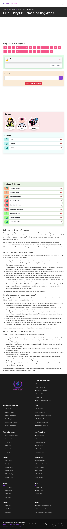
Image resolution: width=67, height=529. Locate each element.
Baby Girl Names (9, 412)
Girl (24, 9)
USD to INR (39, 493)
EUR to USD (8, 493)
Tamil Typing (8, 442)
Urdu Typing (8, 464)
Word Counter (40, 467)
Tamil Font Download (42, 422)
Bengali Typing (40, 438)
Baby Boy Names (9, 409)
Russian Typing (9, 477)
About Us (5, 524)
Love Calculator (40, 460)
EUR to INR (8, 505)
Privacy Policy (19, 524)
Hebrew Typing (9, 474)
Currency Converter (42, 390)
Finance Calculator (41, 393)
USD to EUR (8, 497)
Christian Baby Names (11, 422)
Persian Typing (9, 470)
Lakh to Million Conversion (43, 400)
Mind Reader (8, 487)
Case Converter (40, 387)
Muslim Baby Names (10, 425)
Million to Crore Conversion (44, 508)
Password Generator (42, 464)
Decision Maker (40, 474)
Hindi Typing (8, 445)
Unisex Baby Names (10, 415)
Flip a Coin (39, 470)
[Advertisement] (33, 30)
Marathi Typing (40, 435)
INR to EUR (8, 508)
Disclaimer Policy (7, 526)
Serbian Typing (40, 452)
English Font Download (42, 419)
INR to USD (39, 397)
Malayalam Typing (10, 438)
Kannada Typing (9, 448)
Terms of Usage (17, 526)
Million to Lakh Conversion (43, 505)
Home (4, 9)
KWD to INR (8, 512)
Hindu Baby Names (10, 419)
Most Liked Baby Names (33, 83)
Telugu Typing (8, 452)
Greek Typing (40, 448)
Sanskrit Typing (40, 442)
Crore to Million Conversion (44, 512)
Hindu (19, 9)
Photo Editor (39, 477)
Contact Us (12, 524)
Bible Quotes (8, 490)
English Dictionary (41, 409)
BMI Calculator (40, 383)
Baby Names (12, 9)
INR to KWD (39, 490)
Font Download (40, 412)
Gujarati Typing (9, 467)
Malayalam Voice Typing (11, 435)
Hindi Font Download (42, 425)
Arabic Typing (8, 460)
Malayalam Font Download (43, 415)
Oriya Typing (39, 445)
